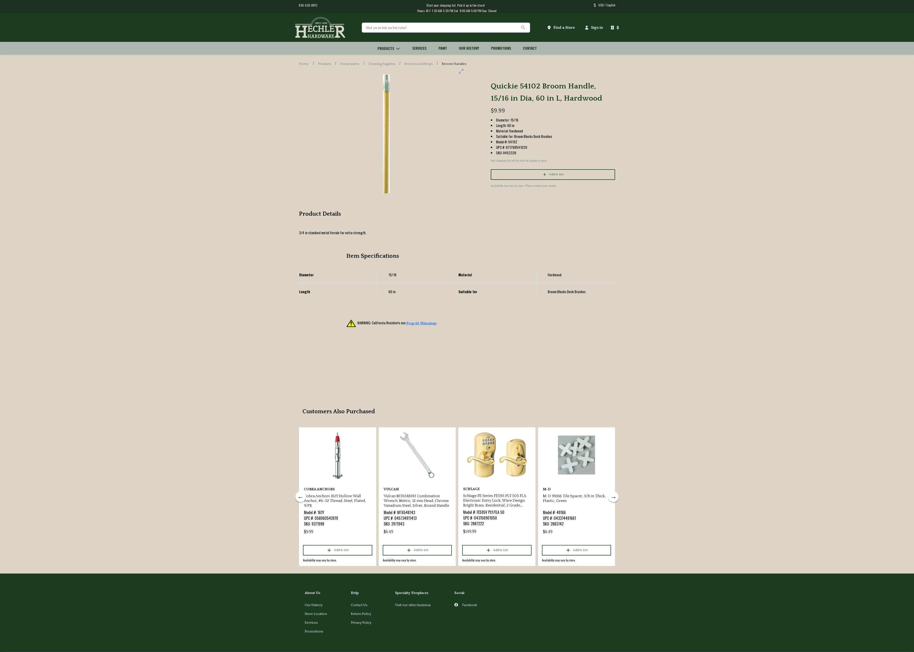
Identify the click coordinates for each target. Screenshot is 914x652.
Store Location (316, 614)
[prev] (300, 496)
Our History (314, 605)
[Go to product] (337, 455)
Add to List (556, 174)
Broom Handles (454, 64)
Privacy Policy (361, 623)
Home (304, 64)
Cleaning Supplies (381, 64)
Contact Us (359, 605)
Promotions (314, 631)
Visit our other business (413, 605)
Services (311, 623)
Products (324, 64)
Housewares (349, 64)
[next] (613, 496)
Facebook (469, 605)
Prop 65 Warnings (421, 323)
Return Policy (361, 614)
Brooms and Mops (418, 64)
